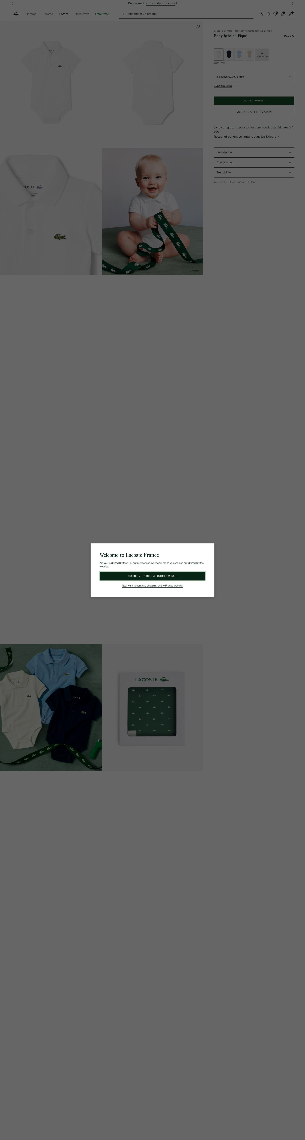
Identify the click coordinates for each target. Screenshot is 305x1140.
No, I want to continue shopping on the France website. (152, 586)
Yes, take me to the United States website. (152, 576)
